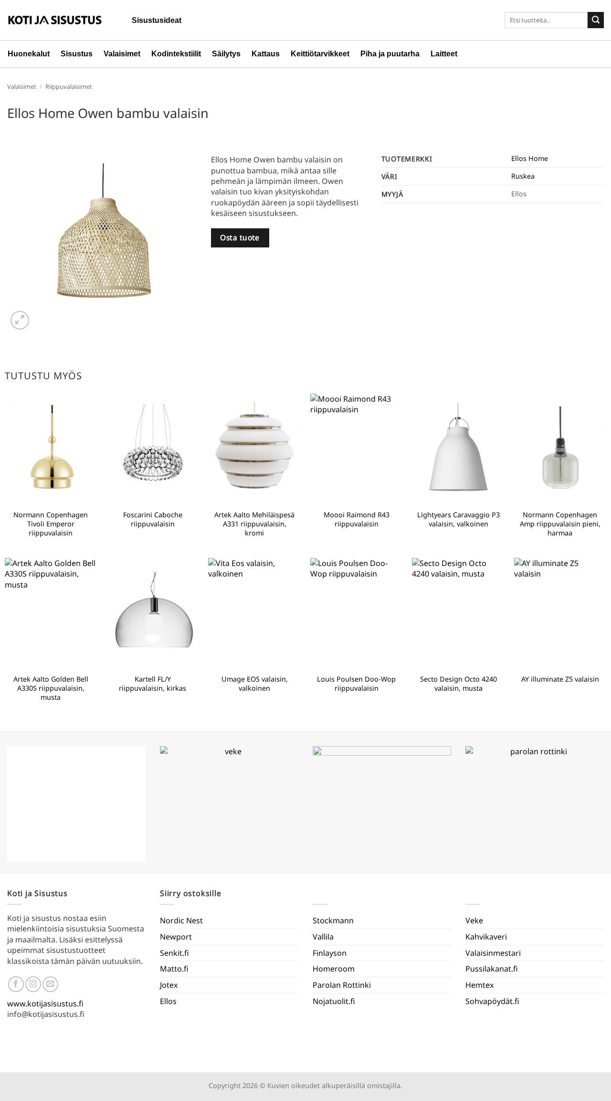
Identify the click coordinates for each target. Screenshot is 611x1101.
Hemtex (479, 985)
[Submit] (596, 20)
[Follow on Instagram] (33, 984)
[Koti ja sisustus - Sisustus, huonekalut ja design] (55, 20)
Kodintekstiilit (176, 54)
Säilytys (226, 54)
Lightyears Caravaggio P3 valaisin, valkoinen (458, 519)
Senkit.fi (174, 953)
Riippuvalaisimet (68, 86)
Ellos (168, 1001)
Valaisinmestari (493, 953)
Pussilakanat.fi (491, 968)
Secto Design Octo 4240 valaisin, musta (458, 684)
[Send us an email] (50, 984)
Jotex (169, 985)
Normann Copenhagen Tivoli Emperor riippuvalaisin (50, 524)
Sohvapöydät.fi (492, 1001)
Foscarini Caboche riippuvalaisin (152, 519)
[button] (20, 320)
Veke (474, 920)
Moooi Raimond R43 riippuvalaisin (357, 519)
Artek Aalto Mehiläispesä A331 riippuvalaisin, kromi (254, 524)
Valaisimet (122, 54)
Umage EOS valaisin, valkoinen (254, 684)
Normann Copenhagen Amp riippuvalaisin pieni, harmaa (560, 524)
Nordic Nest (181, 920)
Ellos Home (529, 158)
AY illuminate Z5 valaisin (560, 679)
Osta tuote (240, 237)
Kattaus (266, 54)
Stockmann (333, 920)
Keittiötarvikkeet (320, 54)
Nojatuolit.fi (334, 1001)
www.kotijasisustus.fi (45, 1003)
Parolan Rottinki (342, 985)
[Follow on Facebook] (16, 984)
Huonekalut (29, 54)
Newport (176, 936)
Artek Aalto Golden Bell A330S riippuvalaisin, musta (50, 688)
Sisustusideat (156, 20)
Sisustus (77, 54)
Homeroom (334, 968)
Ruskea (523, 176)
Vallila (323, 936)
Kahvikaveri (486, 936)
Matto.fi (174, 968)
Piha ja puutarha (390, 54)
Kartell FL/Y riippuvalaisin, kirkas (152, 684)
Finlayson (330, 953)
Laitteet (444, 54)
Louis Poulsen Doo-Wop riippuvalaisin (356, 684)
